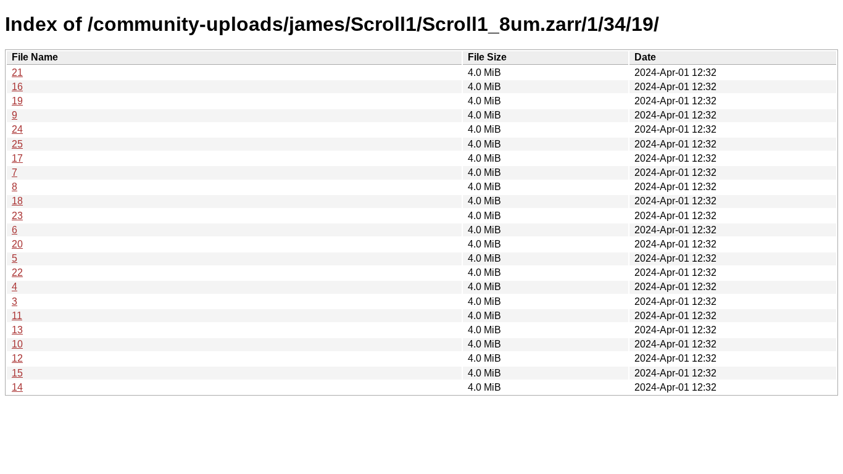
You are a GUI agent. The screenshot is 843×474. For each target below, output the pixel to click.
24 (17, 129)
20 (17, 244)
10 (17, 344)
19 (17, 101)
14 (17, 387)
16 (17, 86)
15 (17, 373)
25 (17, 144)
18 (17, 201)
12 (17, 358)
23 (17, 215)
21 (17, 72)
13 (17, 330)
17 (17, 158)
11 (17, 315)
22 (17, 272)
